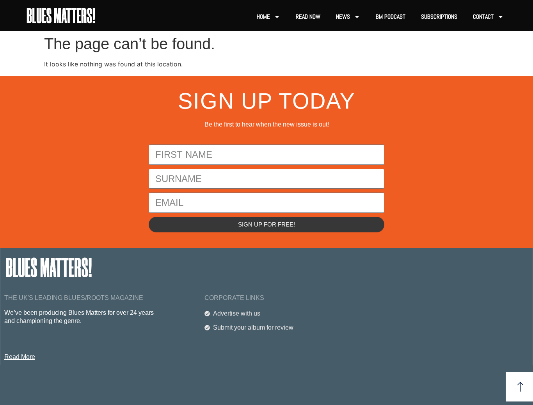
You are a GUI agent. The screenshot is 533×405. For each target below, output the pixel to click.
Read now (308, 16)
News (343, 16)
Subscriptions (439, 16)
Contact (483, 16)
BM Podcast (390, 16)
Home (263, 16)
